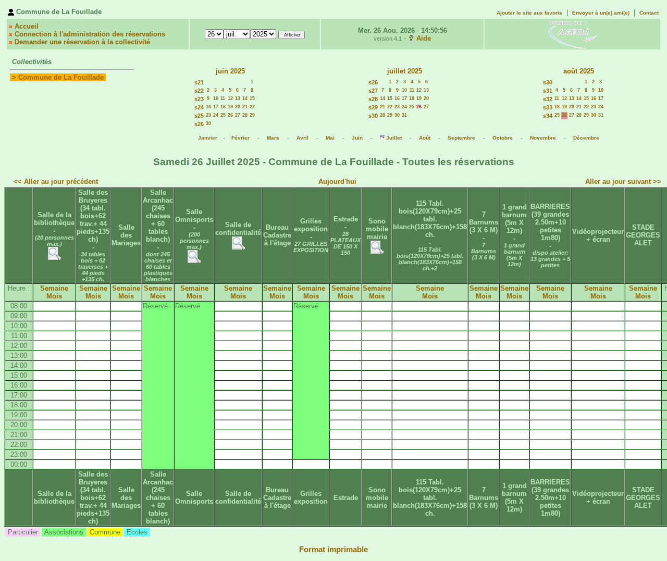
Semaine (54, 288)
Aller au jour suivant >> (623, 181)
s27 (373, 91)
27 (237, 115)
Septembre (461, 138)
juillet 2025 (404, 71)
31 (404, 115)
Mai (330, 138)
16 (208, 106)
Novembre (543, 138)
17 (215, 106)
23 (208, 115)
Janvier (207, 138)
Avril (302, 138)
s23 (199, 99)
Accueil (27, 26)
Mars (273, 138)
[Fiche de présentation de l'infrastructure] (54, 257)
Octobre (502, 138)
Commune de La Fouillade (61, 77)
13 (237, 98)
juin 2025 (230, 71)
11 (222, 98)
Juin (357, 138)
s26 (199, 124)
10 (215, 98)
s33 (547, 107)
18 (223, 106)
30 (208, 123)
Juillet (394, 138)
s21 (199, 82)
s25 (199, 116)
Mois (54, 296)
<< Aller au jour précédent (56, 181)
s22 (199, 91)
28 (245, 115)
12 (230, 98)
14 (245, 98)
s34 (547, 116)
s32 (547, 99)
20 (237, 106)
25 (223, 115)
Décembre (586, 138)
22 (252, 106)
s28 (373, 99)
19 (230, 106)
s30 (373, 116)
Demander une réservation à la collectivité (82, 42)
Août (424, 138)
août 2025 (578, 71)
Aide (423, 38)
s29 (373, 107)
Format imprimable (333, 549)
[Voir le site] (573, 34)
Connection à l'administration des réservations (90, 34)
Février (240, 138)
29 (252, 115)
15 (252, 98)
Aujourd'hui (337, 181)
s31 (547, 91)
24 (215, 115)
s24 (199, 107)
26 (230, 115)
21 (245, 106)
